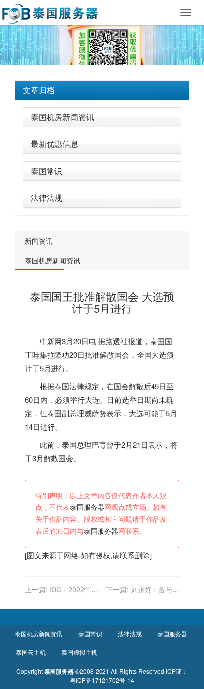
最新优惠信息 (54, 143)
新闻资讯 (38, 241)
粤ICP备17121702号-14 (102, 680)
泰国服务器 (87, 507)
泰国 (157, 341)
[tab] (102, 90)
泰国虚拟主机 (79, 652)
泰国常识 (46, 171)
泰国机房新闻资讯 (62, 117)
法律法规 (46, 197)
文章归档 (38, 90)
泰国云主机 (31, 652)
